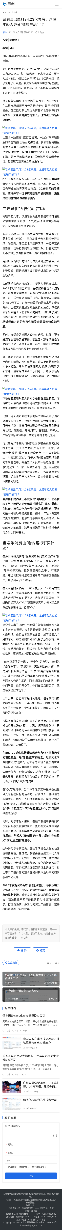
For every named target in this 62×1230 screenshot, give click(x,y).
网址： (10, 1160)
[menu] (56, 4)
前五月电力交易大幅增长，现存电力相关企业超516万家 (30, 1058)
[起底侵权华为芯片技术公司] (11, 1104)
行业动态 (39, 32)
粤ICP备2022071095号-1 (47, 1222)
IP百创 (23, 1222)
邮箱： (10, 1152)
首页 (4, 12)
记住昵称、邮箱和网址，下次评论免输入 (27, 1167)
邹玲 (4, 32)
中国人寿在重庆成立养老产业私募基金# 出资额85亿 (41, 1040)
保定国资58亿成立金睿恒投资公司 (23, 1015)
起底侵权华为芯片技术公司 (40, 1100)
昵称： (10, 1144)
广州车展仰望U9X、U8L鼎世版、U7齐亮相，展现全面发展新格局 (41, 1085)
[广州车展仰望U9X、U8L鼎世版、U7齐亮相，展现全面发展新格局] (11, 1087)
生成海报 (12, 962)
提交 (31, 1175)
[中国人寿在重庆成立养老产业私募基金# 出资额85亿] (11, 1043)
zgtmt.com (37, 1225)
